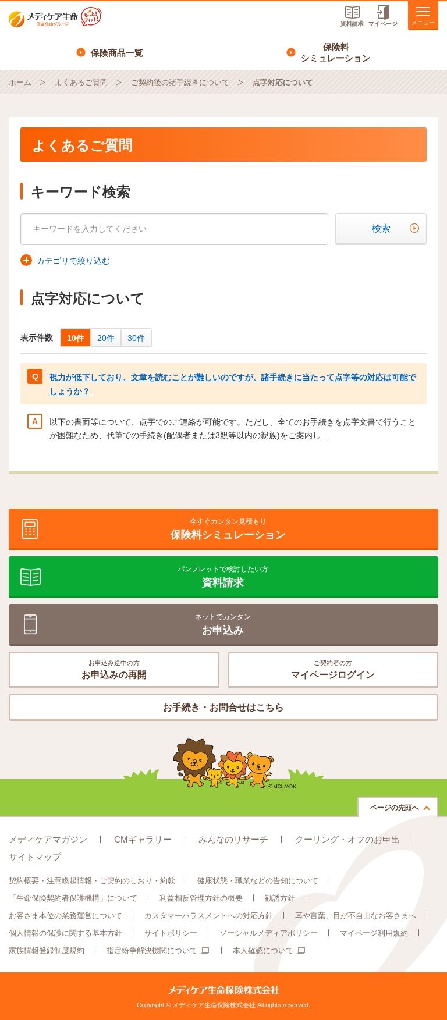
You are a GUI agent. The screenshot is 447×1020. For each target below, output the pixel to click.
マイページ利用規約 (374, 933)
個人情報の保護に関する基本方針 (65, 933)
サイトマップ (35, 857)
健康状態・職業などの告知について (257, 880)
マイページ (383, 23)
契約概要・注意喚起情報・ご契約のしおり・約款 (92, 880)
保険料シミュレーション (336, 52)
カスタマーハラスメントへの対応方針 (208, 915)
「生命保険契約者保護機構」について (73, 898)
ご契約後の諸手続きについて (180, 82)
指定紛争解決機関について (152, 950)
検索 (381, 228)
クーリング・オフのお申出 (347, 839)
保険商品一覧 (117, 53)
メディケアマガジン (48, 839)
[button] (65, 260)
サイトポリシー (170, 933)
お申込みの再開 (114, 669)
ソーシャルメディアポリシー (268, 933)
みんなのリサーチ (233, 839)
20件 (106, 338)
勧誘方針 (280, 898)
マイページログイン (333, 669)
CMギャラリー (143, 839)
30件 (136, 338)
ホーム (20, 82)
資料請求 (352, 23)
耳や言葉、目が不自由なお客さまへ (355, 915)
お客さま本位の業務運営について (65, 915)
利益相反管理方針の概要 (201, 898)
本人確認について (263, 950)
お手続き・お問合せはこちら (223, 707)
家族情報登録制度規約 (46, 950)
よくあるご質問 (81, 82)
